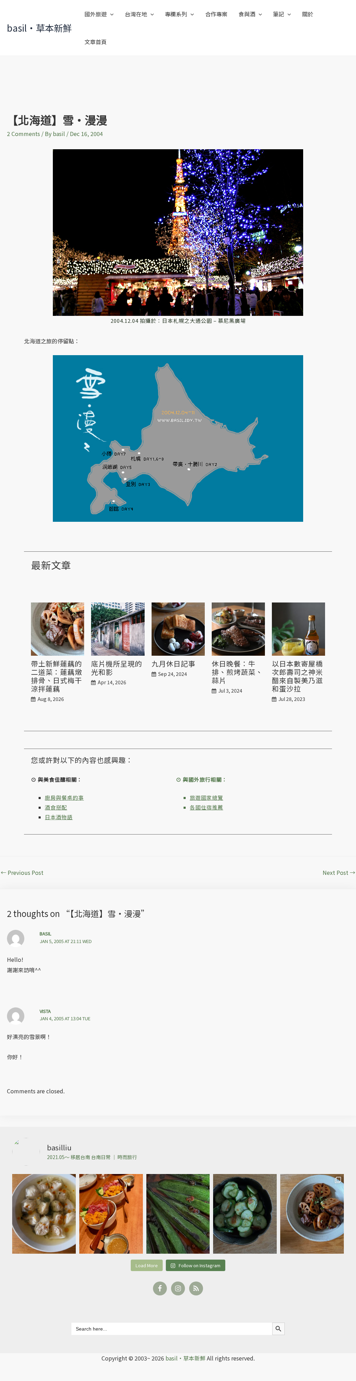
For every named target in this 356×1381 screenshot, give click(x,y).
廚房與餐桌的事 (64, 797)
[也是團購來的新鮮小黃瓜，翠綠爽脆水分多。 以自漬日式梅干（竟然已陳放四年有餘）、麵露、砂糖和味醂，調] (245, 1213)
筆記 (278, 14)
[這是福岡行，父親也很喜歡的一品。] (111, 1213)
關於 (307, 14)
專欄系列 (176, 14)
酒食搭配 (56, 807)
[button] (110, 14)
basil (45, 933)
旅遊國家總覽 (206, 797)
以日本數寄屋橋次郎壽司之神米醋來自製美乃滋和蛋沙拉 (297, 676)
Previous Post (22, 872)
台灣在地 (136, 14)
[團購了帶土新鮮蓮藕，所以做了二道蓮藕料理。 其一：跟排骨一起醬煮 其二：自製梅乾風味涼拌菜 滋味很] (312, 1213)
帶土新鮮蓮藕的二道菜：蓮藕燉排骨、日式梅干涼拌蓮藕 (56, 676)
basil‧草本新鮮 (39, 27)
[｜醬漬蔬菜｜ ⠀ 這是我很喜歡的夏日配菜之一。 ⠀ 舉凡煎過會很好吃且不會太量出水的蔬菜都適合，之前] (178, 1213)
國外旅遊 (95, 14)
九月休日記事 (173, 664)
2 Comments (23, 133)
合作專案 (216, 14)
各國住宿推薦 (206, 807)
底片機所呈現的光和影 (116, 668)
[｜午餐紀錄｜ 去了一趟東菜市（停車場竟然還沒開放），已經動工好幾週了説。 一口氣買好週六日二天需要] (44, 1213)
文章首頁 (95, 42)
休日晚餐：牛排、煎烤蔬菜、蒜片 (237, 672)
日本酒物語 (59, 817)
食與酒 (246, 14)
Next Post (339, 872)
